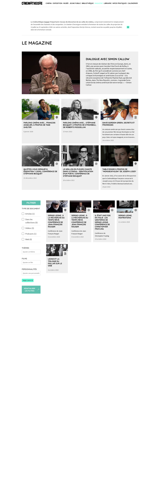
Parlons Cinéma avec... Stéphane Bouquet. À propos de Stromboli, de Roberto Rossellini (79, 125)
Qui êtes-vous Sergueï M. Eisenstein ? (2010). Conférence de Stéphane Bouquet (40, 171)
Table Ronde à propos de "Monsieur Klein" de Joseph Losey (119, 170)
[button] (28, 280)
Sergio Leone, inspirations (125, 216)
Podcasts (30, 233)
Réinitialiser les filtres (29, 289)
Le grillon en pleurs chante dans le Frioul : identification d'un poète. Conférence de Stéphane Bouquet (78, 172)
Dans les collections (31, 221)
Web (28, 239)
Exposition (57, 3)
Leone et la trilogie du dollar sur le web (55, 262)
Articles (30, 213)
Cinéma (49, 3)
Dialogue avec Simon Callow (107, 59)
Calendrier (133, 3)
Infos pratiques (119, 3)
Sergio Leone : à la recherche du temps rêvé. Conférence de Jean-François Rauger (56, 221)
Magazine (99, 3)
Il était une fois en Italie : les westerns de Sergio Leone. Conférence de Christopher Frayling (103, 222)
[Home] (32, 3)
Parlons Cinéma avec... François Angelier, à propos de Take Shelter (39, 125)
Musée (66, 3)
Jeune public (75, 3)
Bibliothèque (88, 3)
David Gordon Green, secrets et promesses (118, 124)
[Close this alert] (128, 27)
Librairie (108, 3)
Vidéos (29, 228)
